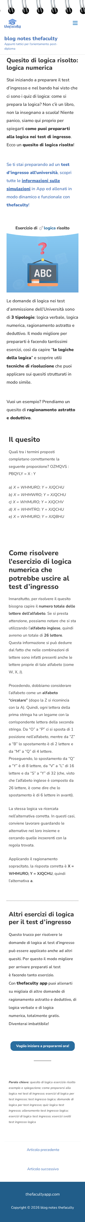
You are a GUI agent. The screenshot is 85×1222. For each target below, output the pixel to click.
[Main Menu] (75, 22)
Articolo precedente (43, 1150)
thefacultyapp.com (43, 1194)
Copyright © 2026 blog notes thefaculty (42, 1207)
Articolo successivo (43, 1169)
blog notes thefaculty (31, 38)
